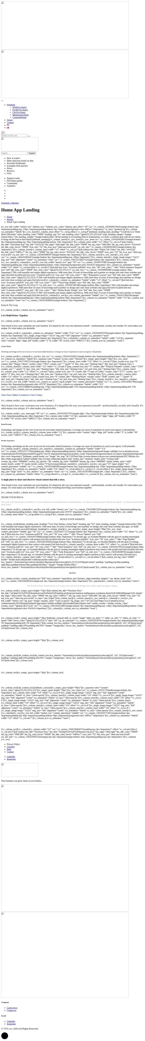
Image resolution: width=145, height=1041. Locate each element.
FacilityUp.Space (20, 110)
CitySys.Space (18, 112)
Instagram (11, 759)
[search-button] (29, 136)
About (9, 120)
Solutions (11, 105)
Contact (10, 122)
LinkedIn (11, 756)
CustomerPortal (19, 117)
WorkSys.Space (19, 107)
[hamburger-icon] (2, 100)
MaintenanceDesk (20, 115)
